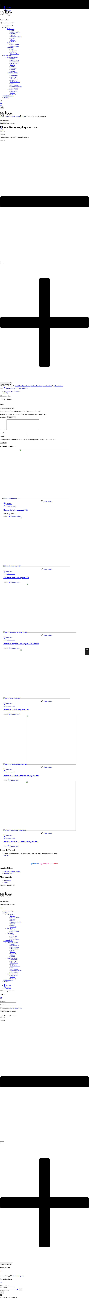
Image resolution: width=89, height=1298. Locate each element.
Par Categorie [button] (10, 29)
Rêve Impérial (14, 85)
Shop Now (6, 855)
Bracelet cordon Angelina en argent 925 (21, 776)
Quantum (13, 94)
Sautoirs (12, 38)
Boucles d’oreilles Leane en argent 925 (20, 842)
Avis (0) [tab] (5, 393)
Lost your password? (16, 1008)
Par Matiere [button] (10, 47)
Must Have (13, 77)
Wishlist (5, 882)
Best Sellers (3, 122)
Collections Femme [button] (12, 57)
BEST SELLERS (8, 96)
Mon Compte (7, 880)
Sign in (2, 1011)
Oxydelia (12, 80)
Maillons (12, 69)
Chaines (12, 40)
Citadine (12, 58)
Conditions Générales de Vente (11, 871)
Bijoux (8, 116)
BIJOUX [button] (6, 27)
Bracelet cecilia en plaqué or (16, 710)
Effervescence (14, 63)
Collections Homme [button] (12, 89)
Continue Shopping (18, 1276)
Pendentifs (13, 41)
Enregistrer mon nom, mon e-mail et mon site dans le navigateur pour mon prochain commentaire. (29, 439)
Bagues (12, 30)
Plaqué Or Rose (14, 54)
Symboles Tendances (16, 86)
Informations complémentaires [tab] (11, 391)
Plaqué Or (13, 52)
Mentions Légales (8, 873)
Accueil (2, 116)
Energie (12, 65)
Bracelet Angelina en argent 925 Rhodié (21, 644)
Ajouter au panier (5, 384)
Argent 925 (13, 51)
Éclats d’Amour (14, 61)
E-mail (2, 436)
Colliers (12, 35)
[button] (9, 574)
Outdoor (12, 93)
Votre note (3, 417)
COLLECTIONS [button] (8, 55)
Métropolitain (14, 91)
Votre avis (3, 430)
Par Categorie (16, 116)
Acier (11, 49)
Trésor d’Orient (14, 88)
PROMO (6, 97)
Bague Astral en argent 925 (15, 510)
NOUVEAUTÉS (8, 26)
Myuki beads (14, 79)
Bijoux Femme (14, 44)
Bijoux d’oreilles (15, 32)
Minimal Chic (14, 75)
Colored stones (14, 60)
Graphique (13, 68)
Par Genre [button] (10, 43)
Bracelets (12, 33)
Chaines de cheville (15, 36)
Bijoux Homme (14, 46)
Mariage (12, 71)
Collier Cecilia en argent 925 (16, 577)
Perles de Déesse (15, 82)
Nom (2, 433)
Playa (11, 83)
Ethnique (12, 66)
